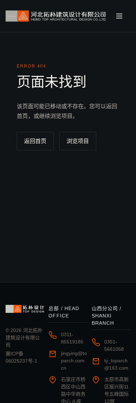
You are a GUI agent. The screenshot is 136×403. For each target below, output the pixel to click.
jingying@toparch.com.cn (74, 360)
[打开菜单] (122, 16)
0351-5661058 (114, 345)
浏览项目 (78, 141)
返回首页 (35, 141)
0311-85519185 (72, 338)
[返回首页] (57, 16)
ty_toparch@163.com (116, 364)
